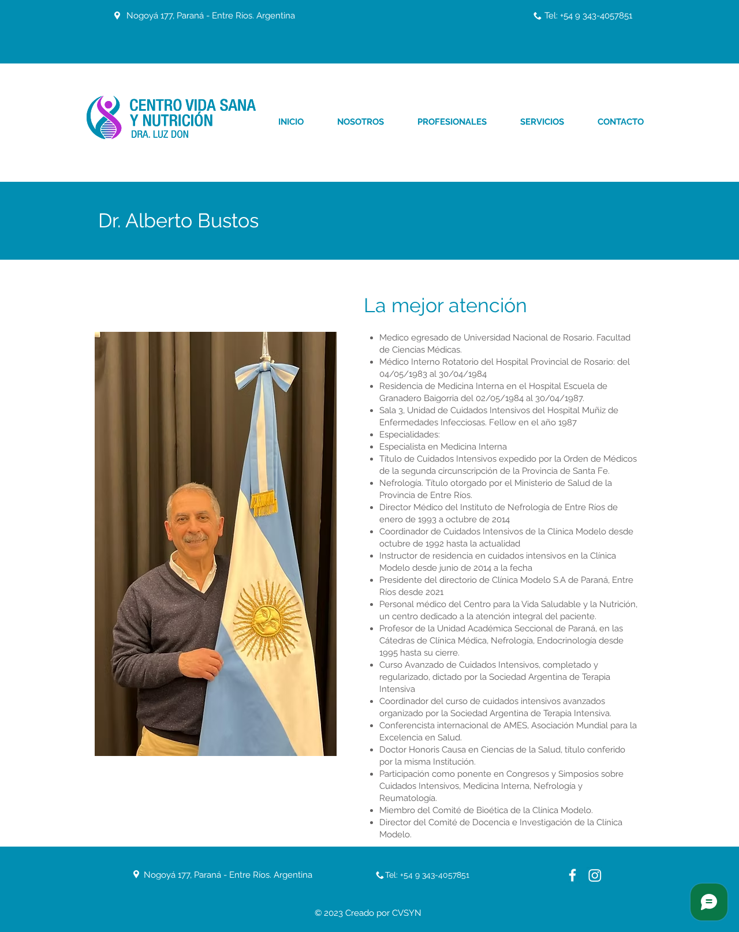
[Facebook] (572, 875)
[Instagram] (595, 875)
